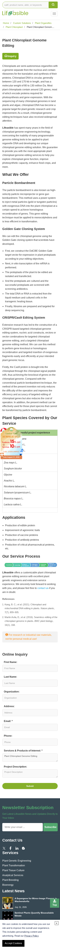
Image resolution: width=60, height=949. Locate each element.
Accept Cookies (13, 943)
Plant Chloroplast (14, 27)
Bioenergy (8, 885)
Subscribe (50, 827)
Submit (30, 786)
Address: (9, 706)
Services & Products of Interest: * (23, 750)
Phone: (8, 735)
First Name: (10, 662)
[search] (53, 5)
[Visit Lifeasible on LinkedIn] (17, 848)
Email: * (8, 721)
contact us (42, 588)
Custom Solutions (21, 23)
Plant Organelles (43, 23)
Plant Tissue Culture (13, 870)
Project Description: (15, 766)
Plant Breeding (10, 880)
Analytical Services (12, 875)
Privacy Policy (31, 935)
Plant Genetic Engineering (16, 860)
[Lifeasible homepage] (15, 11)
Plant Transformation (13, 865)
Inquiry (12, 56)
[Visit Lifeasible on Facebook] (10, 848)
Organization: (12, 691)
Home (5, 23)
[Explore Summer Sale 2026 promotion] (11, 443)
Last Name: (10, 676)
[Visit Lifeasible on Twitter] (4, 848)
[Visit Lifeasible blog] (23, 848)
